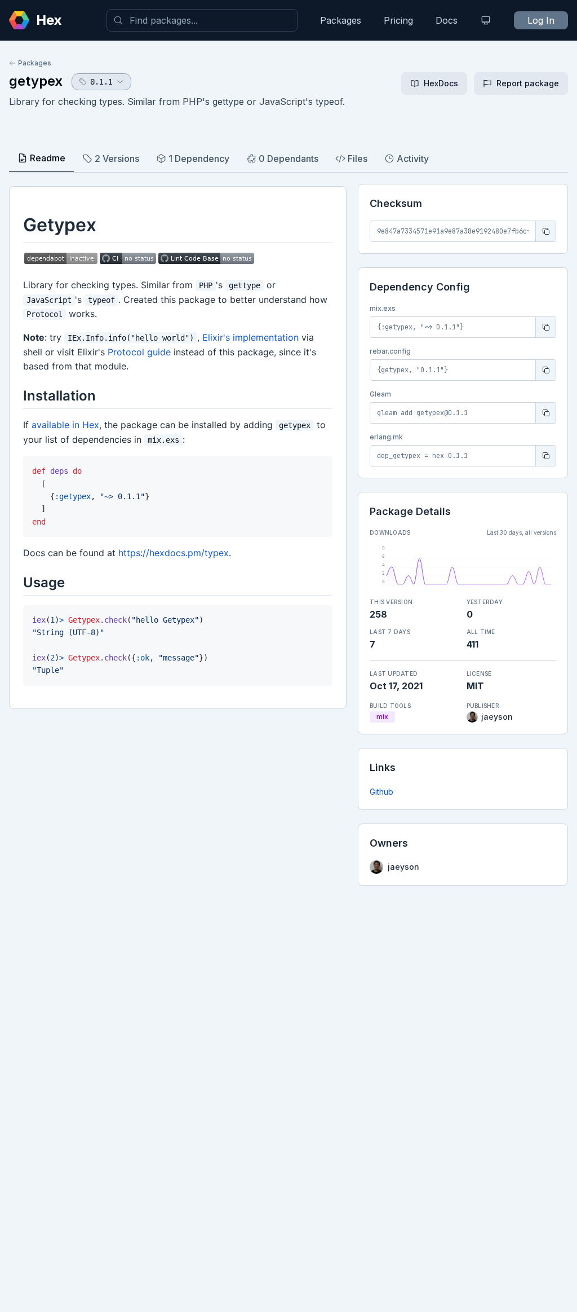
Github (381, 791)
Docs (447, 20)
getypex (36, 81)
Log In (540, 20)
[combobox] (202, 20)
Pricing (398, 20)
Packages (340, 20)
